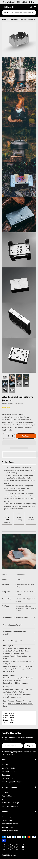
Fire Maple (11, 855)
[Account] (31, 7)
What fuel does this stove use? (15, 618)
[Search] (33, 12)
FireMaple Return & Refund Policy (20, 703)
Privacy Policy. (10, 754)
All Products (13, 19)
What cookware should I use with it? (14, 633)
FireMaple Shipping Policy (17, 701)
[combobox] (19, 12)
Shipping (4, 403)
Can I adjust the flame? (12, 625)
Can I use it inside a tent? (13, 641)
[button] (6, 407)
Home (4, 19)
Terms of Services (30, 752)
